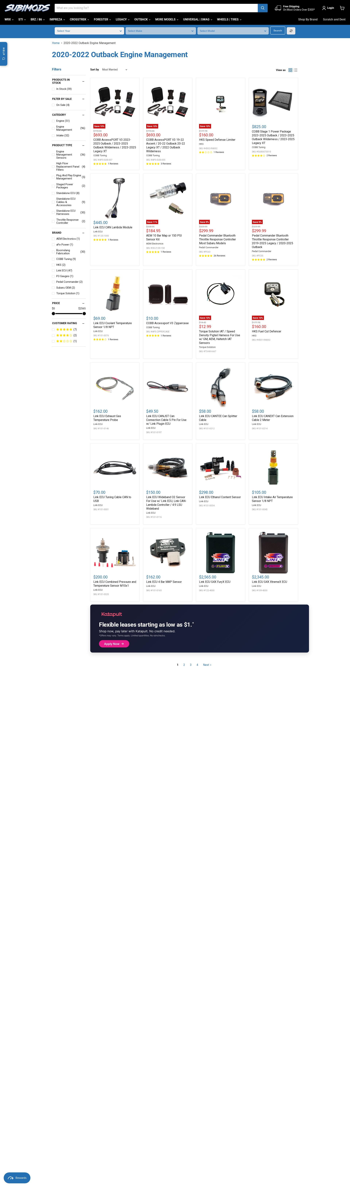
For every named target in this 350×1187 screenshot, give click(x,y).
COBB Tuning (100, 155)
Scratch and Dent (334, 19)
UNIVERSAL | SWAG (196, 19)
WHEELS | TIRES (228, 19)
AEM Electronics (154, 243)
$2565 (82, 308)
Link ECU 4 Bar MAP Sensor (164, 582)
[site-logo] (27, 8)
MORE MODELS (165, 19)
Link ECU (98, 231)
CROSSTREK (78, 19)
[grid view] (290, 70)
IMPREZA (56, 19)
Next (206, 665)
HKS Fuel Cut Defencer (266, 331)
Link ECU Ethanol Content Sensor (220, 497)
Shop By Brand (308, 19)
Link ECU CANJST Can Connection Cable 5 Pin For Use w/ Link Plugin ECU (166, 419)
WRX (8, 19)
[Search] (263, 8)
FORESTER (101, 19)
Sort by (94, 69)
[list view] (295, 70)
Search (277, 30)
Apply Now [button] (111, 644)
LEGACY (121, 19)
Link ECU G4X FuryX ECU (214, 582)
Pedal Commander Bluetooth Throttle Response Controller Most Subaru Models (217, 239)
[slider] (53, 314)
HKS (201, 144)
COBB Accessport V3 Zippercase (167, 323)
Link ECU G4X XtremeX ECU (269, 582)
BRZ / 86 (37, 19)
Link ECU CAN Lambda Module (112, 227)
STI (21, 19)
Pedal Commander (208, 247)
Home (56, 43)
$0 (53, 308)
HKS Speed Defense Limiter (217, 139)
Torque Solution (207, 347)
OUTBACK (141, 19)
